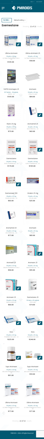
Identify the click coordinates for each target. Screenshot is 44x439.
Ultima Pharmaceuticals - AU (32, 408)
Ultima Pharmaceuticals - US (11, 59)
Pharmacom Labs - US (11, 336)
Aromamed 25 (33, 124)
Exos (11, 332)
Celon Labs (32, 198)
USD (31, 2)
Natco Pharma (11, 128)
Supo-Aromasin (11, 366)
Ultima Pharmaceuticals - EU (11, 408)
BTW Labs (33, 302)
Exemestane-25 (32, 297)
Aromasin (32, 89)
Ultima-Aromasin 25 (32, 53)
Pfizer (33, 232)
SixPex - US (11, 94)
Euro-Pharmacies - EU (33, 163)
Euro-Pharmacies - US (11, 163)
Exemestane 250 (11, 193)
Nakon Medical (11, 302)
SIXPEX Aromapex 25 (11, 89)
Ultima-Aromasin (11, 53)
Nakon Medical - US (32, 267)
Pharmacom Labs (32, 336)
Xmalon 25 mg (32, 193)
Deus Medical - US (11, 232)
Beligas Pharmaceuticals (32, 371)
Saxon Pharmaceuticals (11, 267)
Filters (5, 20)
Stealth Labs (32, 94)
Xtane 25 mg (11, 124)
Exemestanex (11, 158)
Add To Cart (11, 48)
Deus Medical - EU (32, 128)
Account (39, 2)
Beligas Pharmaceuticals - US (11, 372)
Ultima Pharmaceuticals (32, 58)
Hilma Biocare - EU (11, 198)
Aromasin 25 (11, 262)
